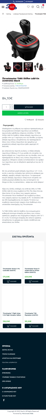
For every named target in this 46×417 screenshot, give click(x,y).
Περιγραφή (8, 125)
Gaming (8, 14)
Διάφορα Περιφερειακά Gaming (23, 14)
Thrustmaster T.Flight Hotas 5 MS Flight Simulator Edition (12, 314)
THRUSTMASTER (21, 86)
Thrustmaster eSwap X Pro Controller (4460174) (11, 269)
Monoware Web (27, 413)
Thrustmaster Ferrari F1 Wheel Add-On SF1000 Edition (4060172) (32, 270)
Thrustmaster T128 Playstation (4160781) (31, 314)
